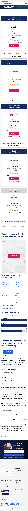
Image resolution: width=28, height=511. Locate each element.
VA (5, 436)
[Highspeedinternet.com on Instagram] (19, 489)
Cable (3, 305)
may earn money (5, 0)
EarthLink (14, 62)
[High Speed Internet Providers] (7, 3)
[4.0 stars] (16, 40)
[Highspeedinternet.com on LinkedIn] (24, 489)
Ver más (14, 215)
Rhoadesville (5, 295)
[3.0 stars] (14, 40)
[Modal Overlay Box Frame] (14, 449)
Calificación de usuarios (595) (14, 130)
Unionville (17, 293)
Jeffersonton (18, 291)
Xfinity (14, 17)
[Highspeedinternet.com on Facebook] (15, 489)
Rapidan (16, 284)
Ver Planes (12, 45)
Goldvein (17, 286)
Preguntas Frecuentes (18, 470)
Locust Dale (17, 297)
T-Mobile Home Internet (14, 105)
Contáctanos (17, 484)
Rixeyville (17, 288)
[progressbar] (14, 320)
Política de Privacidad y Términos (17, 504)
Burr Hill (4, 286)
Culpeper (4, 288)
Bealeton (17, 282)
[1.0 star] (10, 40)
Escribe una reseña (8, 352)
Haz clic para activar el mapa (14, 256)
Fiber (3, 308)
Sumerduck (4, 291)
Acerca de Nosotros (18, 480)
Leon (16, 295)
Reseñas (2, 468)
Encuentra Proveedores (4, 466)
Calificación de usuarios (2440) (14, 42)
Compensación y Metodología (6, 504)
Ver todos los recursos (18, 472)
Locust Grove (18, 280)
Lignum (4, 282)
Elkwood (4, 280)
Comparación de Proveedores (20, 466)
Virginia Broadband (14, 189)
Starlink (14, 150)
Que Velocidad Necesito (5, 483)
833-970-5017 (16, 182)
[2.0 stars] (12, 40)
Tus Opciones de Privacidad (7, 505)
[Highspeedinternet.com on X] (17, 489)
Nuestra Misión (17, 482)
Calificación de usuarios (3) (14, 212)
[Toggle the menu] (26, 3)
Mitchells (4, 293)
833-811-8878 (16, 93)
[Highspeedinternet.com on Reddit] (22, 489)
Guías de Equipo (17, 468)
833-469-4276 (16, 136)
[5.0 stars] (18, 40)
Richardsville (5, 297)
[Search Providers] (12, 471)
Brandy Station (5, 284)
